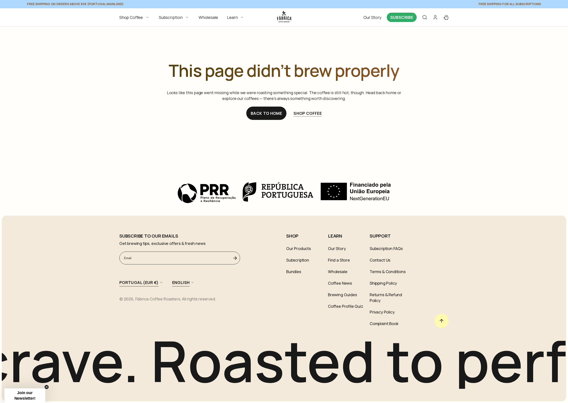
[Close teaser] (46, 387)
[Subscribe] (235, 258)
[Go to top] (441, 321)
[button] (134, 17)
